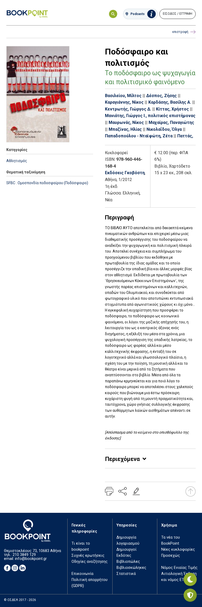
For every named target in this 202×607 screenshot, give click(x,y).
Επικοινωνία (82, 573)
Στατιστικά (126, 573)
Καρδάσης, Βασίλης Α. (169, 102)
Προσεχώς (170, 555)
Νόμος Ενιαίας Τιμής (179, 567)
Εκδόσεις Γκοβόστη (125, 172)
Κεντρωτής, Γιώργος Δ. (128, 109)
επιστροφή (180, 32)
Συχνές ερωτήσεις (88, 555)
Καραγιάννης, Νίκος (124, 102)
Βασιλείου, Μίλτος (123, 95)
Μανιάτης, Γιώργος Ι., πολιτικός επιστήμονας (150, 115)
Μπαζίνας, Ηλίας (125, 129)
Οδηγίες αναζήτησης (90, 561)
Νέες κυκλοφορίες (178, 549)
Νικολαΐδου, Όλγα (164, 129)
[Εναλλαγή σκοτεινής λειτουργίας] (190, 579)
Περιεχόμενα (122, 459)
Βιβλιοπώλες (128, 561)
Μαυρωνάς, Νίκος (126, 122)
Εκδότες (124, 555)
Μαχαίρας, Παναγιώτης (171, 122)
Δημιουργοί (127, 549)
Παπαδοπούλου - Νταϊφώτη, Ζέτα (139, 135)
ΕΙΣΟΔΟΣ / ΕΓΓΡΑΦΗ (177, 14)
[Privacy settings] (190, 595)
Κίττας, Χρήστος (172, 109)
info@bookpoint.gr (31, 558)
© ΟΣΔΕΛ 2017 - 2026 (20, 600)
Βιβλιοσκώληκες (131, 567)
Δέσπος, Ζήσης (161, 95)
